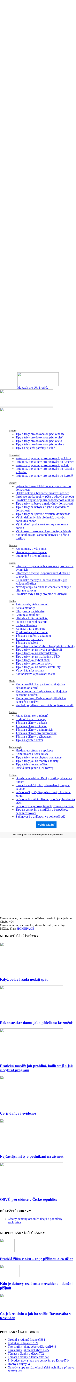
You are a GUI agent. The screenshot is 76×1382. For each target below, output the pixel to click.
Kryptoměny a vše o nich (31, 548)
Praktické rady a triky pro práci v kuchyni (41, 594)
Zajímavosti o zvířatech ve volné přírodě (40, 816)
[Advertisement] (38, 877)
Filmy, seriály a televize (30, 611)
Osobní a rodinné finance (31, 552)
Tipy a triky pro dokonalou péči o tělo (39, 441)
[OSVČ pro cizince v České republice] (31, 1192)
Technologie (15, 747)
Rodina (13, 712)
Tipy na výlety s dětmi (29, 740)
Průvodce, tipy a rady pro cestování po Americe (45, 461)
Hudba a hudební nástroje (31, 621)
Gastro (12, 562)
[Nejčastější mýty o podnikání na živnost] (31, 1149)
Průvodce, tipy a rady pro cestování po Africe (43, 458)
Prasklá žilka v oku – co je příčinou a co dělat (36, 1259)
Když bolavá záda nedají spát (24, 979)
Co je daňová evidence (18, 1113)
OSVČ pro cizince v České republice (28, 1199)
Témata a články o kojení (31, 726)
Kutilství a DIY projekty (30, 628)
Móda (12, 681)
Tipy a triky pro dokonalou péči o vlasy (40, 444)
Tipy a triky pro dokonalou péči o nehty (40, 434)
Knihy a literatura (26, 625)
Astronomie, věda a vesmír (32, 604)
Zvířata (12, 775)
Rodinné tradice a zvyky (31, 719)
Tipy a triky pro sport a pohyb (34, 663)
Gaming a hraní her (27, 614)
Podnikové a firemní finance (33, 555)
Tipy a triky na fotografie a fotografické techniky (45, 646)
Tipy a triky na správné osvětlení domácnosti (43, 514)
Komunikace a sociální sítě (32, 754)
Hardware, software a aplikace (34, 750)
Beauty (12, 430)
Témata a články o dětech (31, 722)
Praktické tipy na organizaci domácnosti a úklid (45, 500)
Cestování (14, 455)
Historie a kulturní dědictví (32, 618)
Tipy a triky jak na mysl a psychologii (39, 649)
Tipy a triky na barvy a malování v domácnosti (44, 503)
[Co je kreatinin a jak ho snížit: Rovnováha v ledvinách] (9, 1306)
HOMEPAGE (25, 928)
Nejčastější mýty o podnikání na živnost (31, 1156)
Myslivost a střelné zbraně (32, 632)
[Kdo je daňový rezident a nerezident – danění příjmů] (9, 1276)
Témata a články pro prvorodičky (36, 733)
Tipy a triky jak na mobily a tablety (37, 760)
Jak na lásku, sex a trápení (32, 715)
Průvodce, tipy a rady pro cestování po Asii (42, 465)
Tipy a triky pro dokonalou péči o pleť (39, 437)
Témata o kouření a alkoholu (33, 635)
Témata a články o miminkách (34, 729)
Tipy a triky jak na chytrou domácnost (39, 757)
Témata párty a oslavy (29, 639)
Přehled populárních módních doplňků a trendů (44, 705)
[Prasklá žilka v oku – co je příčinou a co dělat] (7, 1251)
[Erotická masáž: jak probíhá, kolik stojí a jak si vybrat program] (31, 1058)
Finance (13, 545)
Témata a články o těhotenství (34, 736)
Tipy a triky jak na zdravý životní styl (38, 667)
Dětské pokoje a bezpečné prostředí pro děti (42, 493)
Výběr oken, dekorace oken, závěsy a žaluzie (43, 531)
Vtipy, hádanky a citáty (30, 670)
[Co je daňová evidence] (31, 1105)
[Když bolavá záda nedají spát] (31, 972)
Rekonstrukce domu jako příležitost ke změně (36, 1023)
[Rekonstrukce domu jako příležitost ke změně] (31, 1015)
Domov (13, 482)
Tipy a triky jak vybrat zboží (33, 660)
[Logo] (26, 405)
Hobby (12, 601)
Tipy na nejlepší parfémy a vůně (35, 447)
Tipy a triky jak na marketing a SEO (38, 656)
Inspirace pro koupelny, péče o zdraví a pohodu (45, 496)
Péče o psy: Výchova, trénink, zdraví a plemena (45, 806)
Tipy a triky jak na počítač (32, 764)
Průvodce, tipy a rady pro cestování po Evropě (44, 475)
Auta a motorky (25, 607)
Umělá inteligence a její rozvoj (34, 767)
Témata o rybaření (27, 642)
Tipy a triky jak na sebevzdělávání (36, 653)
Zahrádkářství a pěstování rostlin (36, 674)
